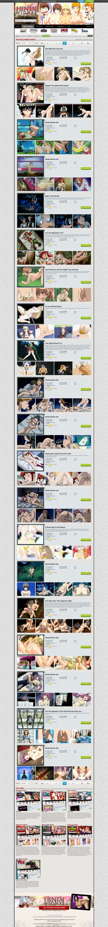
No (51, 58)
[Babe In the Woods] (26, 221)
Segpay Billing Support (52, 919)
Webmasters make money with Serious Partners (66, 923)
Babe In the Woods (52, 196)
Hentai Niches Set (52, 122)
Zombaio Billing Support (62, 919)
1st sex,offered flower (53, 306)
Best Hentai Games (48, 790)
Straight (53, 59)
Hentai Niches (71, 790)
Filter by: (18, 36)
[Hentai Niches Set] (26, 147)
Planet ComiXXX (72, 825)
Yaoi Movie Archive (22, 859)
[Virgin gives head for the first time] (26, 479)
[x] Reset (90, 35)
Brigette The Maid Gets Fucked (56, 85)
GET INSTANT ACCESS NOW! (54, 908)
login (81, 1)
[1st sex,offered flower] (26, 331)
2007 (66, 58)
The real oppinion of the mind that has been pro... (64, 711)
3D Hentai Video (21, 790)
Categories (60, 26)
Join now (89, 26)
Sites (69, 26)
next (94, 14)
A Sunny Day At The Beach (55, 527)
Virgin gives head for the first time (58, 454)
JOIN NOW (89, 1)
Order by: (18, 43)
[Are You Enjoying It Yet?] (26, 258)
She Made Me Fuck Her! (54, 49)
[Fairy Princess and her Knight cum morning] (26, 295)
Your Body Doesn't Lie (53, 343)
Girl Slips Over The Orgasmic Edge (58, 601)
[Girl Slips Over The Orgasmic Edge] (26, 626)
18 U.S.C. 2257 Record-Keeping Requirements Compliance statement (48, 916)
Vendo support (71, 919)
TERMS (74, 916)
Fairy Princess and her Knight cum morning (61, 270)
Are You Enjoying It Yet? (54, 233)
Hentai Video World (48, 825)
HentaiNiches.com (18, 1)
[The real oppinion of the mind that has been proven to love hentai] (26, 736)
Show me (46, 35)
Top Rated (39, 26)
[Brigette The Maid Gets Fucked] (26, 111)
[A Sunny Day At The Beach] (26, 552)
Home (18, 26)
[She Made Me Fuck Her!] (26, 74)
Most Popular (50, 26)
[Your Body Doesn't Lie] (26, 368)
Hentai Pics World (21, 825)
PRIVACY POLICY (68, 916)
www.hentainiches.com (27, 11)
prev (38, 14)
